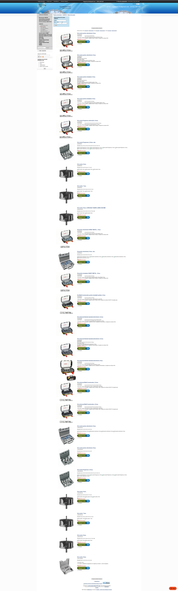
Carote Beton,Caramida (44, 19)
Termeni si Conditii (42, 5)
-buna (41, 63)
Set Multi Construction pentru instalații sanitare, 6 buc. (91, 295)
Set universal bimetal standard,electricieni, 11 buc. (90, 317)
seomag (100, 583)
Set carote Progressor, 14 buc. (85, 469)
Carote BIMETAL (43, 29)
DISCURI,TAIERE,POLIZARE (45, 35)
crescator (86, 30)
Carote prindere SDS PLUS (45, 21)
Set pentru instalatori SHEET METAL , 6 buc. (88, 273)
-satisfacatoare (42, 65)
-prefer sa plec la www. (44, 66)
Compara (80, 43)
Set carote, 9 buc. (81, 557)
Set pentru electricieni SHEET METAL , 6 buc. (89, 229)
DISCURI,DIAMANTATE (44, 20)
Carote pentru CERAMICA (44, 28)
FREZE (40, 44)
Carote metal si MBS (43, 33)
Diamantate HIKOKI (43, 17)
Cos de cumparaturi (122, 1)
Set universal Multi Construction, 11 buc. (87, 382)
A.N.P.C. (96, 587)
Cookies (40, 6)
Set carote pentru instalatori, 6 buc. (86, 76)
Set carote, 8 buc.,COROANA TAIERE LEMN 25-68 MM (91, 207)
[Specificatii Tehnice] (91, 583)
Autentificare (56, 1)
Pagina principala (41, 1)
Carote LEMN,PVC (43, 27)
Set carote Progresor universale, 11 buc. (87, 120)
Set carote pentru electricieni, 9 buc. (86, 426)
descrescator (91, 30)
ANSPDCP (107, 586)
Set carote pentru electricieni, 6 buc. (86, 33)
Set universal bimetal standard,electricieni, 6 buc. (90, 360)
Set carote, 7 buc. (81, 186)
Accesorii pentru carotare (44, 25)
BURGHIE (41, 37)
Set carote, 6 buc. (81, 164)
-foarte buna (42, 62)
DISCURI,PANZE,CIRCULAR (45, 34)
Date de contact (42, 4)
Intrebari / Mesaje (64, 1)
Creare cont (49, 1)
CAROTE (41, 24)
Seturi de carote (43, 26)
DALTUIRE (41, 38)
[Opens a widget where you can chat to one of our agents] (173, 588)
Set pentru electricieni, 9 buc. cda (86, 251)
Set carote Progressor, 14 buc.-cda (86, 142)
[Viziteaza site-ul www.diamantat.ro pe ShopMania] (106, 583)
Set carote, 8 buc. (81, 535)
